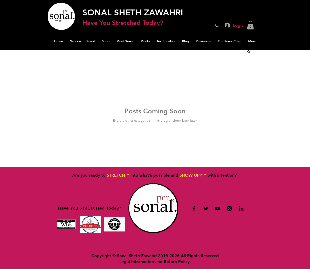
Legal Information (136, 261)
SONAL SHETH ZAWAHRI (132, 12)
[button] (250, 25)
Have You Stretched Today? (122, 23)
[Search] (217, 25)
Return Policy (177, 261)
